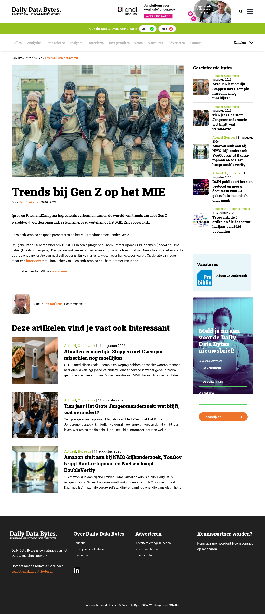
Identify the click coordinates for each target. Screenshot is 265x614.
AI (225, 173)
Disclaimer (81, 555)
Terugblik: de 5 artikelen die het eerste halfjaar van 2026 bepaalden (231, 224)
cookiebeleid (97, 549)
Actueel (70, 345)
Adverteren (176, 43)
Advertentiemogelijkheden (153, 543)
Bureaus (84, 451)
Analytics (34, 43)
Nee (164, 29)
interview (33, 260)
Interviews (96, 43)
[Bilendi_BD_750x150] (173, 21)
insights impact (239, 209)
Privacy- (79, 549)
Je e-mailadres (206, 392)
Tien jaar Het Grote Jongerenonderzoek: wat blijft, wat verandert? (229, 122)
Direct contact (145, 555)
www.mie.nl (61, 271)
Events (137, 43)
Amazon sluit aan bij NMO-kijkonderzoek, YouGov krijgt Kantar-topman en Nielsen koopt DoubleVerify (123, 464)
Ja (143, 29)
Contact (196, 43)
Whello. (174, 605)
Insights (76, 43)
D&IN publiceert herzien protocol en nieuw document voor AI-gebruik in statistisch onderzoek (232, 191)
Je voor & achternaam (210, 361)
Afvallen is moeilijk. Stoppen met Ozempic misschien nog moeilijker (113, 354)
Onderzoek (86, 345)
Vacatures (155, 43)
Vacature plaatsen (147, 549)
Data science (56, 43)
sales (213, 549)
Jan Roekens (28, 202)
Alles (18, 43)
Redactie (79, 543)
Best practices (119, 43)
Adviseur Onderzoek (231, 276)
